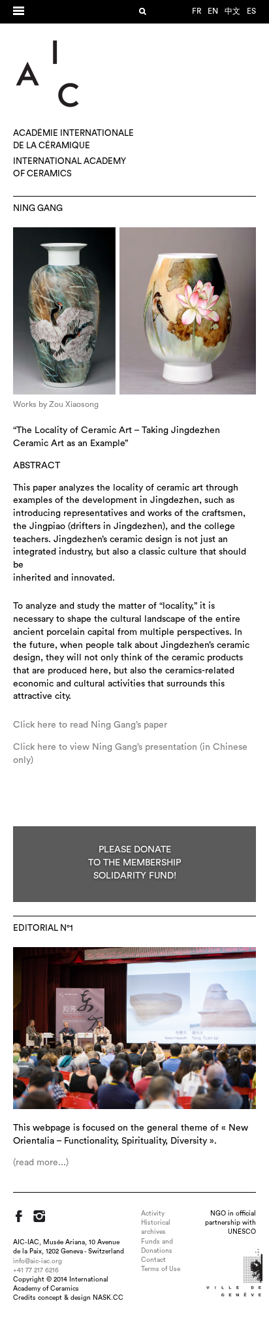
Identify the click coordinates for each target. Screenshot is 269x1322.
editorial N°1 (43, 928)
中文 (232, 11)
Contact (153, 1260)
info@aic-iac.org (37, 1261)
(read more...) (41, 1162)
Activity (153, 1213)
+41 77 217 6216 (36, 1270)
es (251, 11)
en (213, 11)
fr (196, 11)
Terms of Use (160, 1269)
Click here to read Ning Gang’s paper (90, 725)
